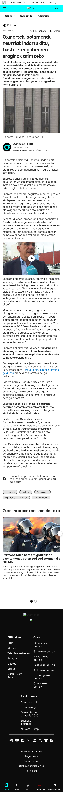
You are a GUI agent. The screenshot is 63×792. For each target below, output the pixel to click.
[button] (60, 533)
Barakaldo (42, 492)
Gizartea (10, 492)
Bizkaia (25, 492)
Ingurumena (41, 497)
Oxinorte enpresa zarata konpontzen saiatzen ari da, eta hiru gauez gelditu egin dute (33, 478)
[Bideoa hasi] (31, 258)
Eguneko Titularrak (16, 497)
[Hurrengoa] (56, 2)
